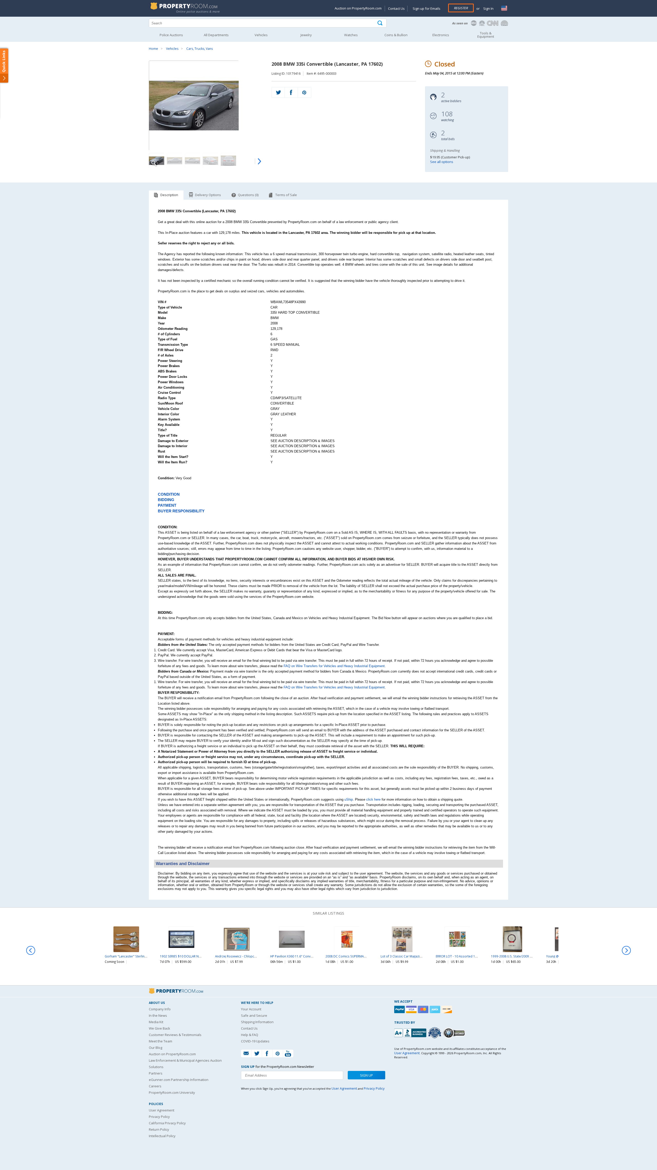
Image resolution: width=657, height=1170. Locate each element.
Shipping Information (257, 1022)
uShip (348, 799)
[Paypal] (400, 1009)
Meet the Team (160, 1041)
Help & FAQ (249, 1034)
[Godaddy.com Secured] (454, 1033)
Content (5, 65)
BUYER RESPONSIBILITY (181, 511)
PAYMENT (167, 505)
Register (461, 8)
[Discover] (447, 1009)
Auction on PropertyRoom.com (358, 8)
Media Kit (156, 1022)
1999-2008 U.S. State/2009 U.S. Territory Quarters (527, 956)
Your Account (251, 1009)
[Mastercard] (424, 1009)
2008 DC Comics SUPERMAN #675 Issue (354, 956)
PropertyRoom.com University (172, 1092)
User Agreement (161, 1110)
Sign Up (366, 1075)
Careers (155, 1086)
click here (373, 799)
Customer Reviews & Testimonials (175, 1034)
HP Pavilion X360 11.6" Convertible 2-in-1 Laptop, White (310, 956)
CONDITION (169, 494)
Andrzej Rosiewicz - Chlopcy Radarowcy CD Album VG (254, 956)
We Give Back (159, 1028)
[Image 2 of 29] (174, 160)
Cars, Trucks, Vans (199, 48)
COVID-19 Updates (255, 1041)
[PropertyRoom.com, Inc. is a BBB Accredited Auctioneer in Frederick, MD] (411, 1032)
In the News (158, 1015)
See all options (441, 161)
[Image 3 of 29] (192, 160)
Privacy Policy (159, 1116)
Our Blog (155, 1047)
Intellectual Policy (162, 1136)
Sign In (488, 8)
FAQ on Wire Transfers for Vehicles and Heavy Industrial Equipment (334, 666)
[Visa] (412, 1009)
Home (153, 48)
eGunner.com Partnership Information (178, 1079)
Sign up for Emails (426, 8)
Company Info (160, 1009)
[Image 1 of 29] (206, 105)
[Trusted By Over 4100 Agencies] (435, 1033)
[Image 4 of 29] (210, 160)
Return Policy (159, 1129)
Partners (155, 1073)
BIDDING (166, 500)
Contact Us (396, 8)
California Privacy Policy (167, 1123)
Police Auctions (171, 35)
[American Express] (435, 1009)
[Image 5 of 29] (228, 160)
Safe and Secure (254, 1015)
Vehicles (172, 48)
